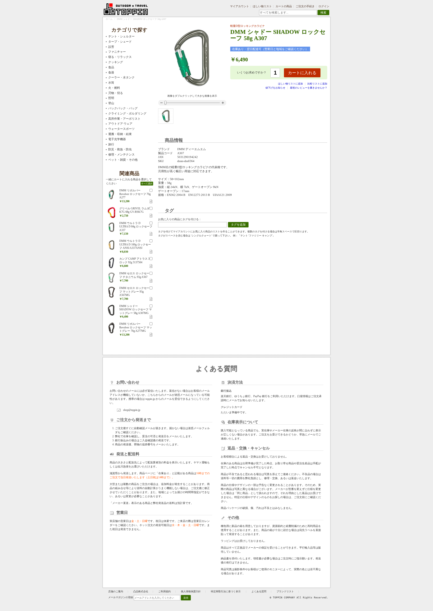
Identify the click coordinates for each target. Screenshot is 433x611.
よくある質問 (258, 591)
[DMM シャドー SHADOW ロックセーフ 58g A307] (165, 116)
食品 (111, 67)
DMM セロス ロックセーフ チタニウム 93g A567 (134, 275)
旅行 (111, 144)
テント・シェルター (121, 36)
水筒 (111, 82)
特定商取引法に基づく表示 (226, 591)
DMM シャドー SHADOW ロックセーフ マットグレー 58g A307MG (135, 309)
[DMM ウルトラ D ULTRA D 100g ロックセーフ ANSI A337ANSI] (111, 245)
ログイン (323, 6)
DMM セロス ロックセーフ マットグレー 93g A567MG (134, 291)
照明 (111, 98)
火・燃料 (114, 87)
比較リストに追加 (317, 83)
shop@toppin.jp (131, 410)
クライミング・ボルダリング (127, 113)
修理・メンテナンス (121, 154)
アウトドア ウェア (120, 123)
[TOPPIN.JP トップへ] (126, 9)
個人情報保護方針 (191, 591)
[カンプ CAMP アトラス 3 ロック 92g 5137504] (111, 262)
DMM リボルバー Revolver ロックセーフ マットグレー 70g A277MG (135, 327)
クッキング (115, 62)
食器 (111, 72)
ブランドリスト (285, 591)
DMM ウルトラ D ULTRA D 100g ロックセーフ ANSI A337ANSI (135, 244)
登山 (111, 103)
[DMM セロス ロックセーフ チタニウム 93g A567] (111, 277)
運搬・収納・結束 (120, 134)
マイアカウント (239, 6)
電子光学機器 (117, 139)
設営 (111, 46)
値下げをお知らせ (275, 87)
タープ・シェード (120, 41)
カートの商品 (284, 6)
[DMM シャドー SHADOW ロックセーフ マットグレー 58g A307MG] (111, 310)
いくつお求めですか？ (251, 72)
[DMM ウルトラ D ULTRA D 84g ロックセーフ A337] (111, 227)
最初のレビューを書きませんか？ (308, 87)
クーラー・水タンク (121, 77)
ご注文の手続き (305, 6)
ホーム (109, 19)
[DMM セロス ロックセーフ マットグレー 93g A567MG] (111, 292)
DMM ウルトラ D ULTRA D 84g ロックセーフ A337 (135, 227)
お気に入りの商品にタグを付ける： (179, 219)
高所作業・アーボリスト (124, 118)
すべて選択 (146, 183)
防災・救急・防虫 (120, 149)
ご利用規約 (164, 591)
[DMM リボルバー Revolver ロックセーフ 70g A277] (111, 194)
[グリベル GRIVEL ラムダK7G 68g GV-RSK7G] (111, 212)
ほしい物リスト (262, 6)
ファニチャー (117, 51)
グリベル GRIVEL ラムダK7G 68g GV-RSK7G (134, 210)
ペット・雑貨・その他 (123, 159)
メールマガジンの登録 (120, 597)
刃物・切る (115, 93)
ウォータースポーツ (121, 128)
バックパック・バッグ (123, 108)
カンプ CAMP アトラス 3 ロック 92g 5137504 (134, 260)
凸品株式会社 (140, 591)
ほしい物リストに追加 (291, 83)
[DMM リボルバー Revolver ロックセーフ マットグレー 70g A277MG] (111, 328)
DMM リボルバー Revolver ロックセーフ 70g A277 (135, 194)
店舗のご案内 (115, 591)
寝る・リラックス (120, 57)
